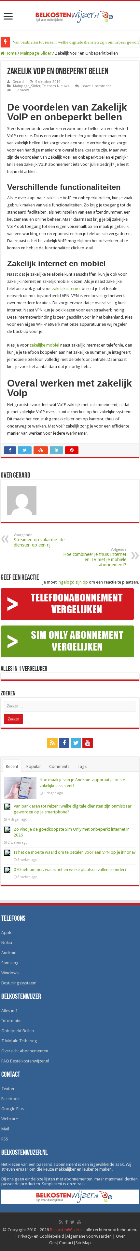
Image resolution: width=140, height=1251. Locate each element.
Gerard (18, 82)
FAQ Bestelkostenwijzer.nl (25, 1061)
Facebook (10, 1098)
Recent (12, 766)
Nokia (6, 942)
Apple (6, 932)
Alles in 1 (9, 1010)
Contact (66, 1242)
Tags (82, 766)
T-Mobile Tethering (19, 1040)
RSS (4, 1139)
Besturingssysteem (18, 983)
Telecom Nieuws (55, 86)
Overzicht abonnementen (24, 1050)
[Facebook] (64, 743)
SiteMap (83, 1242)
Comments (59, 766)
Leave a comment (96, 86)
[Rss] (52, 743)
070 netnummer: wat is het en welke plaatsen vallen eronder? (70, 869)
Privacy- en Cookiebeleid (41, 1236)
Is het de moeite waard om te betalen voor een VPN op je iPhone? (75, 852)
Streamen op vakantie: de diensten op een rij (39, 540)
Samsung (10, 962)
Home (11, 53)
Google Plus (12, 1108)
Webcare (9, 1118)
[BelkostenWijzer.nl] (70, 15)
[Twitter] (76, 743)
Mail (5, 1128)
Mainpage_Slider (35, 53)
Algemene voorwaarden (89, 1236)
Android (9, 952)
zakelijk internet (66, 288)
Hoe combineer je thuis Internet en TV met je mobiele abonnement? (94, 557)
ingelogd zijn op (73, 582)
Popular (33, 766)
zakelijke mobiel (44, 345)
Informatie (11, 1020)
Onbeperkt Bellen (17, 1030)
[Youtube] (87, 743)
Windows (10, 972)
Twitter (8, 1088)
